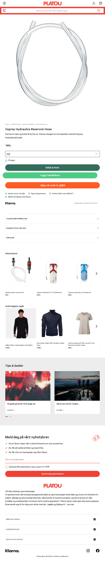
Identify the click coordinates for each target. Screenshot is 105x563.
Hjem (7, 124)
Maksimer (64, 556)
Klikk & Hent (52, 167)
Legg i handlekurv (50, 175)
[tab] (52, 218)
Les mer (10, 410)
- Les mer (70, 504)
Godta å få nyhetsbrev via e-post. (29, 467)
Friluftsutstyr (16, 124)
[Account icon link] (94, 3)
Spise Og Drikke (28, 124)
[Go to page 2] (10, 416)
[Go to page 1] (6, 416)
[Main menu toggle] (4, 10)
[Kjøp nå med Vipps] (52, 185)
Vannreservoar (41, 124)
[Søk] (98, 10)
